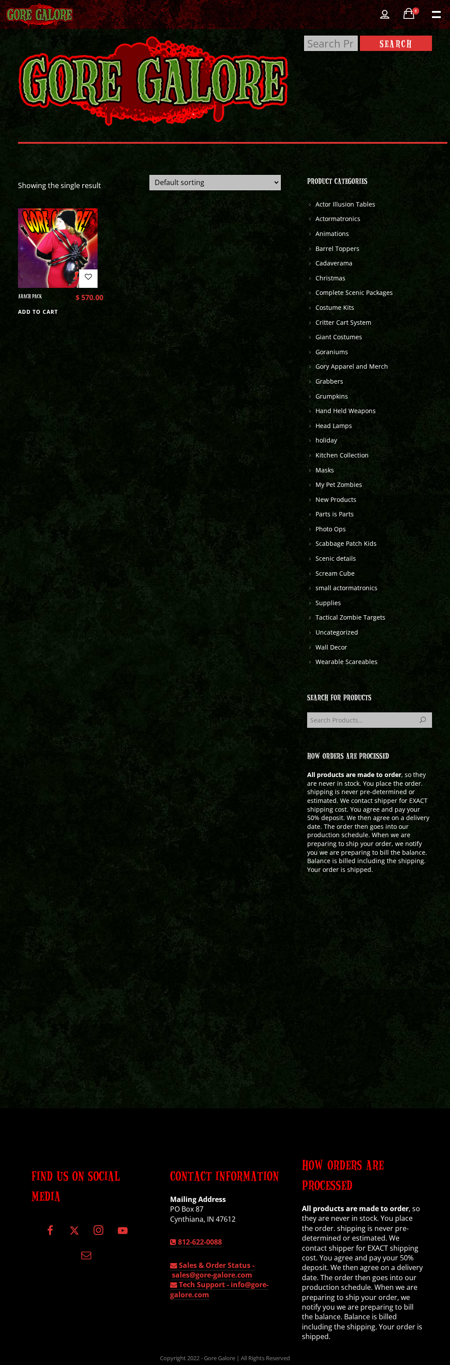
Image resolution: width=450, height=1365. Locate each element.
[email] (86, 1258)
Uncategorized (337, 632)
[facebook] (50, 1234)
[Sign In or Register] (385, 14)
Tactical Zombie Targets (350, 617)
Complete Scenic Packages (354, 292)
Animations (332, 233)
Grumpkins (332, 396)
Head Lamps (334, 425)
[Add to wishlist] (88, 278)
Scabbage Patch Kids (346, 543)
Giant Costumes (339, 337)
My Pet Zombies (339, 484)
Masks (325, 470)
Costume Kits (335, 307)
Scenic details (336, 558)
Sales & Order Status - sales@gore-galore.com (212, 1270)
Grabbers (329, 381)
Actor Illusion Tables (345, 204)
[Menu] (435, 13)
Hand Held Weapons (346, 411)
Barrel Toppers (337, 248)
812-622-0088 (199, 1242)
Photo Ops (331, 529)
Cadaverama (334, 263)
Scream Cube (335, 573)
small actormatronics (346, 588)
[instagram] (98, 1234)
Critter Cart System (343, 322)
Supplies (328, 603)
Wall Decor (331, 647)
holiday (326, 440)
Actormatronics (338, 218)
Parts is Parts (335, 514)
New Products (336, 499)
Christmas (330, 278)
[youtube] (122, 1235)
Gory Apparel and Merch (352, 366)
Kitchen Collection (342, 455)
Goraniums (332, 352)
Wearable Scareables (346, 661)
